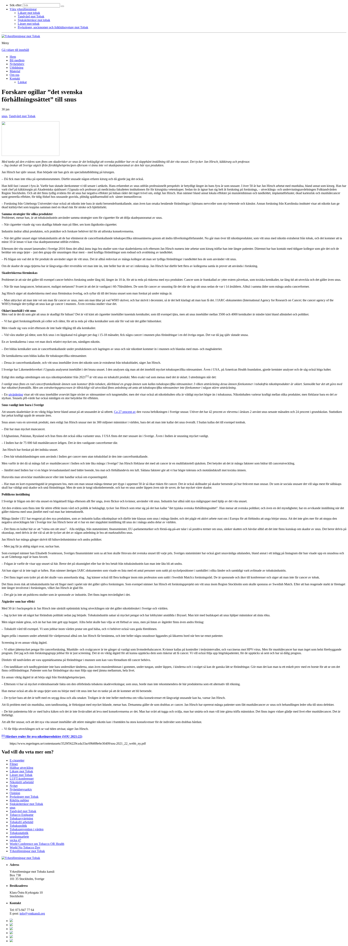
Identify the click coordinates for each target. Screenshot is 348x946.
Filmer (14, 764)
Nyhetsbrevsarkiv (21, 789)
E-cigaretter (17, 760)
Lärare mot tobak (28, 23)
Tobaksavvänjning (21, 818)
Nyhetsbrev (17, 64)
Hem (13, 56)
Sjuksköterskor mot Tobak (26, 804)
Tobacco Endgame (21, 814)
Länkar (22, 82)
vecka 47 (15, 840)
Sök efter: (16, 5)
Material (15, 71)
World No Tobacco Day (25, 847)
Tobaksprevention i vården (27, 829)
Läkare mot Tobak (21, 771)
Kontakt (15, 78)
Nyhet (14, 785)
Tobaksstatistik (19, 833)
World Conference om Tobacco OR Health (37, 843)
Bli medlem (17, 60)
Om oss (14, 75)
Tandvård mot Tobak (31, 16)
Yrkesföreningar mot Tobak (27, 851)
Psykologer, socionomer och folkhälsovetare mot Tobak (53, 27)
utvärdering (15, 394)
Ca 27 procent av (125, 411)
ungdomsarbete (19, 836)
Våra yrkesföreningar (23, 9)
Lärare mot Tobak (21, 775)
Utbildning (16, 67)
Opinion (15, 793)
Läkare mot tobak (29, 13)
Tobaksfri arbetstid (21, 822)
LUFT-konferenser (22, 778)
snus (4, 116)
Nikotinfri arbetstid (22, 782)
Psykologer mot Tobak (24, 796)
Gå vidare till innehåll (15, 50)
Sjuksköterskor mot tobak (34, 20)
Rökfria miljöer (19, 800)
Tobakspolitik (18, 825)
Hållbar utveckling (21, 767)
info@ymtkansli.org (32, 913)
